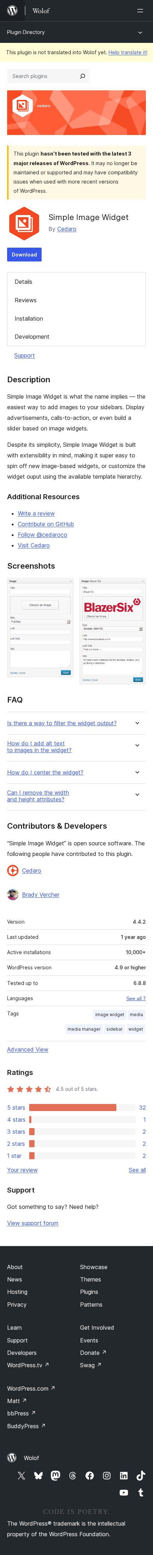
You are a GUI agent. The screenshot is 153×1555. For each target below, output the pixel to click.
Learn (14, 1327)
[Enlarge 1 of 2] (64, 587)
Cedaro (66, 228)
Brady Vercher (40, 894)
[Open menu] (141, 10)
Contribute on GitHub (46, 524)
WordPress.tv (28, 1365)
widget (135, 1029)
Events (89, 1340)
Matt (17, 1400)
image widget (109, 1014)
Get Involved (97, 1327)
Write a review (36, 513)
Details (23, 281)
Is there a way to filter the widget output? (62, 723)
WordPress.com (31, 1388)
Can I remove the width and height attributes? (38, 796)
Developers (22, 1352)
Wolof (31, 1457)
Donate (93, 1352)
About (15, 1267)
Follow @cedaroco (42, 534)
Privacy (17, 1304)
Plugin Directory (26, 32)
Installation (29, 318)
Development (32, 336)
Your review (22, 1169)
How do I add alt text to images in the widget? (39, 747)
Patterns (91, 1304)
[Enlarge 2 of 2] (136, 587)
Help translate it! (128, 52)
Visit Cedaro (34, 545)
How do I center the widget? (45, 772)
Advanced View (27, 1049)
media (136, 1014)
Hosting (17, 1291)
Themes (90, 1279)
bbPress (21, 1413)
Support (24, 355)
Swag (91, 1365)
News (14, 1279)
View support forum (32, 1223)
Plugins (89, 1291)
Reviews (26, 300)
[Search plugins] (82, 76)
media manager (84, 1029)
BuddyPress (26, 1426)
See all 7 (136, 998)
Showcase (93, 1267)
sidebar (114, 1029)
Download (24, 255)
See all (137, 1169)
